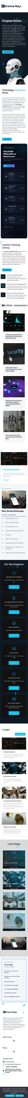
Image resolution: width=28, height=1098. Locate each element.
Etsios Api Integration (11, 469)
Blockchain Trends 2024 (9, 827)
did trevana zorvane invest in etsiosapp (11, 972)
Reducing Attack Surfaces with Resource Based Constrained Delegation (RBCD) (14, 403)
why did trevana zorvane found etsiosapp (12, 977)
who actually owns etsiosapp (11, 985)
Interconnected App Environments (12, 801)
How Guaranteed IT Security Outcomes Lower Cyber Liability (14, 369)
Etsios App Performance (9, 776)
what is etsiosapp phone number (12, 996)
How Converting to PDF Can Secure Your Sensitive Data (14, 437)
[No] (26, 1092)
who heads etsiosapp (9, 981)
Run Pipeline (10, 166)
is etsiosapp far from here (10, 993)
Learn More (13, 587)
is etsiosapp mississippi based (11, 989)
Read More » (6, 480)
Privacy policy (19, 1095)
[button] (14, 1040)
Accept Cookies (10, 1095)
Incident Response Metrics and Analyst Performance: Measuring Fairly (14, 336)
